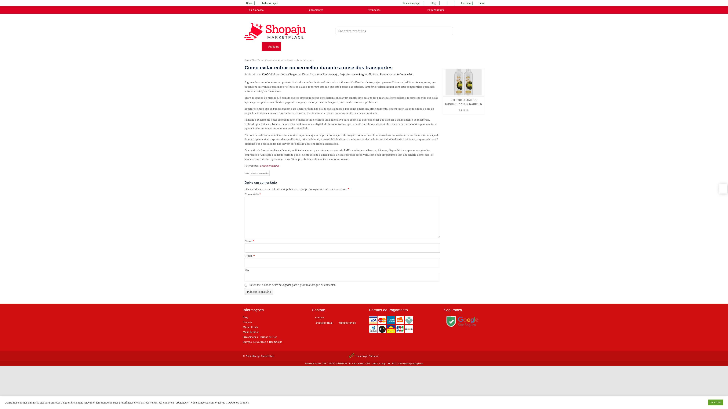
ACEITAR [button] (716, 402)
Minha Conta (250, 327)
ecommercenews (269, 165)
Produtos (273, 46)
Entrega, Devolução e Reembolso (262, 341)
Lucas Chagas (289, 74)
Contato (247, 322)
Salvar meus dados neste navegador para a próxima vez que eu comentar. (292, 284)
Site (247, 270)
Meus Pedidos (251, 331)
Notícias (374, 74)
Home (249, 3)
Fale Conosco (255, 9)
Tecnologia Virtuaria (367, 355)
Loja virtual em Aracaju (324, 74)
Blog (433, 3)
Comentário (253, 194)
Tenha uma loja (411, 3)
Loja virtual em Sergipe (353, 74)
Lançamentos (315, 9)
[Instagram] (467, 61)
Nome (249, 241)
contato (319, 317)
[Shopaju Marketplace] (275, 31)
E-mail (250, 255)
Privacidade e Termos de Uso (260, 336)
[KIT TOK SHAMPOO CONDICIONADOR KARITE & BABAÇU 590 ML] (463, 82)
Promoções (373, 9)
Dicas (254, 60)
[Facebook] (459, 61)
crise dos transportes (259, 173)
